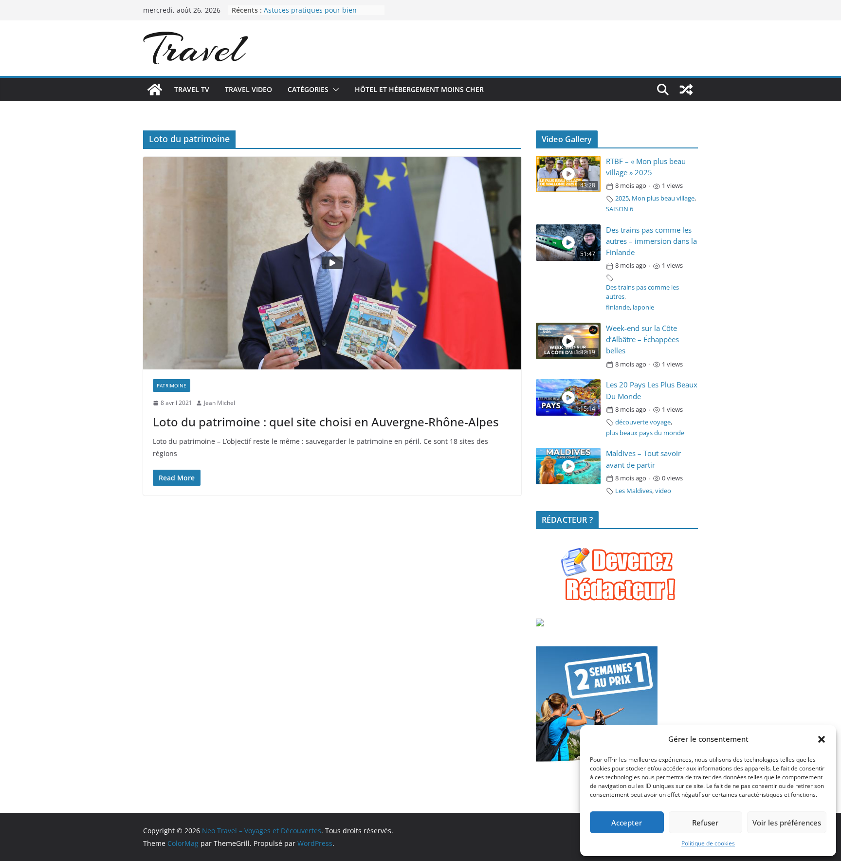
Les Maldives (633, 491)
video (663, 491)
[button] (821, 739)
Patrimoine (171, 385)
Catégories (308, 89)
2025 (622, 198)
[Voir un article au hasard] (686, 89)
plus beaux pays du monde (645, 433)
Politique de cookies (708, 843)
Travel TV (191, 89)
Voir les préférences (786, 822)
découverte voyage (643, 422)
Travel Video (248, 89)
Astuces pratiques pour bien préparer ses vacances (310, 14)
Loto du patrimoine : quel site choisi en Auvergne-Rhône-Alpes (326, 422)
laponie (643, 307)
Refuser (705, 822)
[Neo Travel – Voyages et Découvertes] (154, 89)
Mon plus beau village (663, 198)
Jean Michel (219, 403)
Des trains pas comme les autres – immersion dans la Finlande (651, 241)
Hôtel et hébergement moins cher (419, 89)
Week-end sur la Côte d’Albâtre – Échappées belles (642, 339)
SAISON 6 (619, 209)
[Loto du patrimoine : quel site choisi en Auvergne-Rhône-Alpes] (332, 263)
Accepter (626, 822)
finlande (618, 307)
